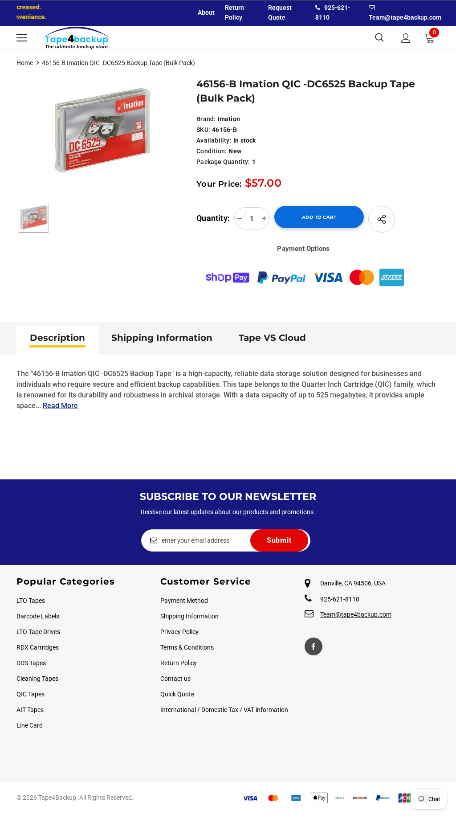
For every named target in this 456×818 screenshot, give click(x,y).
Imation (229, 119)
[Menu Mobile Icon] (21, 38)
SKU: (203, 129)
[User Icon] (406, 38)
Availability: (214, 140)
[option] (102, 130)
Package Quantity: (223, 161)
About (206, 12)
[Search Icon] (379, 37)
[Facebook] (313, 646)
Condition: (211, 151)
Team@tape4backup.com (355, 614)
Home (24, 62)
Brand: (206, 119)
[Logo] (76, 37)
